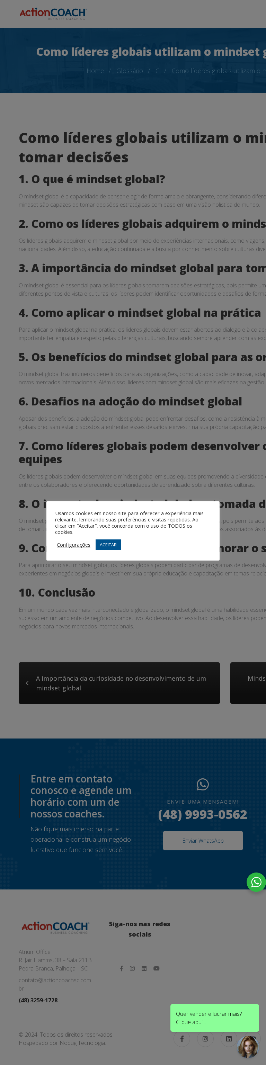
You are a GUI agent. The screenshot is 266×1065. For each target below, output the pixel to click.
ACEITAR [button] (108, 545)
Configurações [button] (73, 545)
